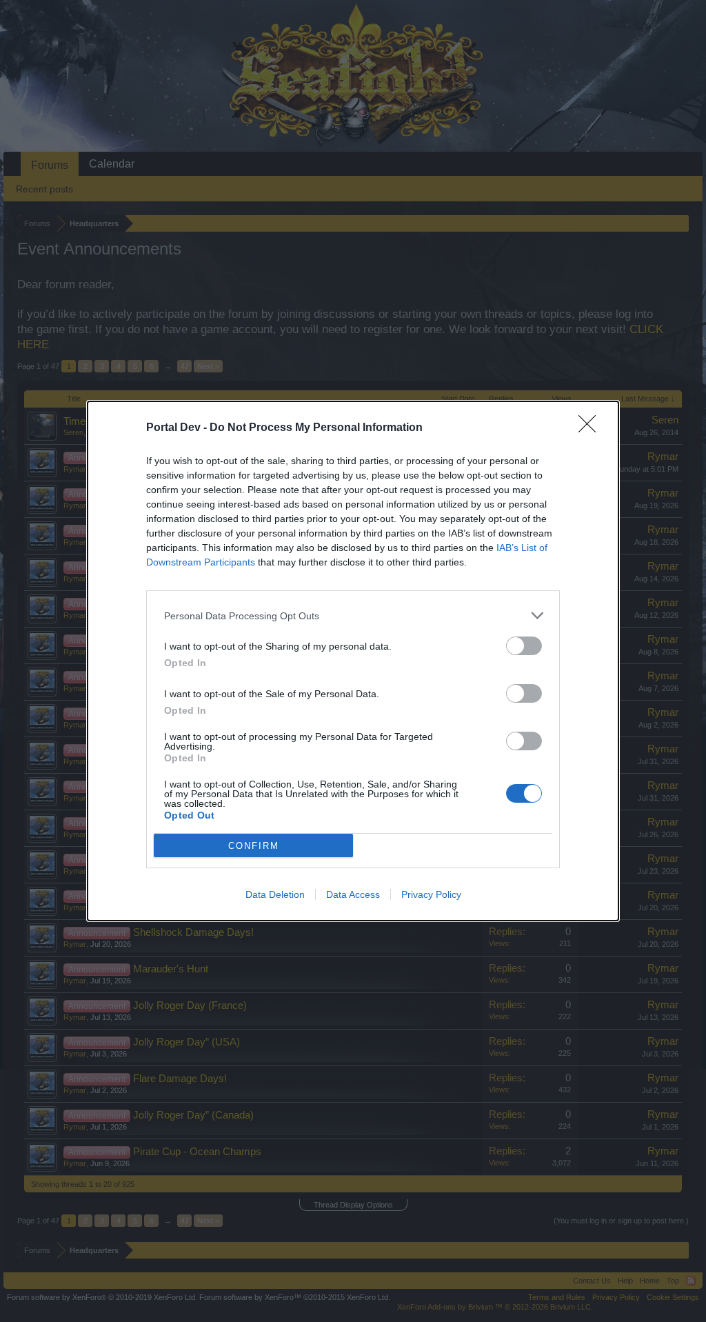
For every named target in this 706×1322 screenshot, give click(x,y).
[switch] (524, 646)
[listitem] (353, 615)
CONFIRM (253, 846)
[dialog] (353, 661)
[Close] (591, 428)
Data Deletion (275, 894)
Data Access (353, 894)
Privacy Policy (431, 894)
